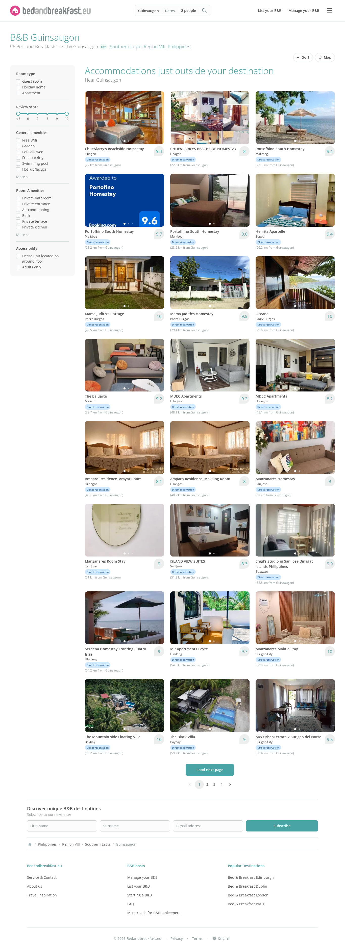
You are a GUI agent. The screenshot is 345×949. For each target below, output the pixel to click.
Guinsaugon (148, 10)
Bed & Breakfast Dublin (247, 886)
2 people (188, 10)
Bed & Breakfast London (248, 895)
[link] (50, 10)
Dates (170, 10)
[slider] (18, 114)
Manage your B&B (142, 877)
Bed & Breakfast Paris (246, 903)
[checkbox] (18, 81)
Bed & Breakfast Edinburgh (251, 877)
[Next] (157, 117)
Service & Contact (42, 877)
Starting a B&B (139, 895)
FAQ (130, 903)
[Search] (204, 10)
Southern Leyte (125, 46)
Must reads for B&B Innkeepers (153, 912)
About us (34, 886)
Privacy (176, 938)
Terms (197, 938)
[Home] (30, 844)
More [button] (20, 176)
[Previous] (91, 117)
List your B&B (138, 886)
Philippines (179, 46)
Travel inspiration (42, 895)
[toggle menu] (329, 10)
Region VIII (154, 46)
